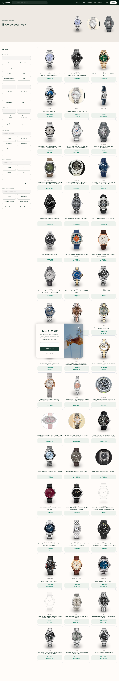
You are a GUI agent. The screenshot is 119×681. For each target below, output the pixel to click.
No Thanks (49, 353)
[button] (50, 331)
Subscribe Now (49, 348)
